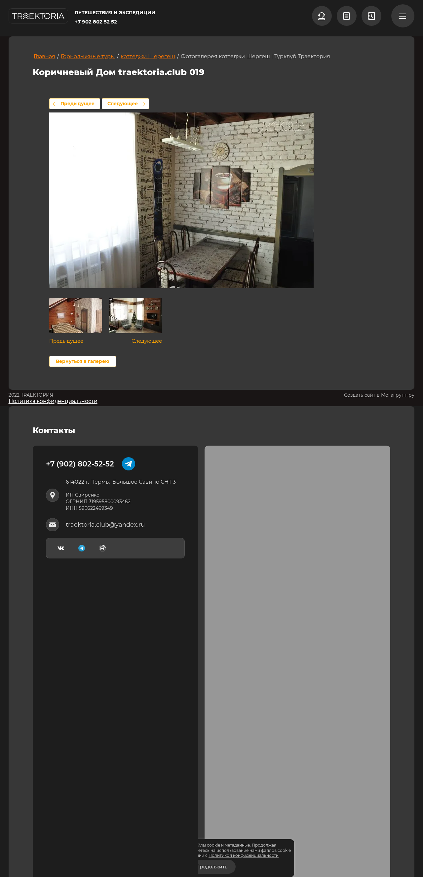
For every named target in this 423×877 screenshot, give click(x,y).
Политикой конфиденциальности (244, 855)
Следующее (122, 104)
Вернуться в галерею (82, 361)
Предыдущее (77, 104)
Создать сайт (359, 395)
